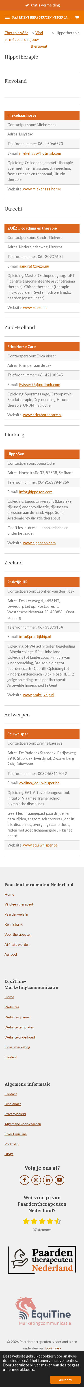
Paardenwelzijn (16, 914)
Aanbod (10, 954)
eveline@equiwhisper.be (39, 783)
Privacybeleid (15, 1114)
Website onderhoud (19, 1037)
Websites (11, 1007)
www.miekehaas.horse (42, 189)
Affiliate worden (17, 944)
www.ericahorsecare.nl (42, 415)
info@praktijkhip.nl (35, 636)
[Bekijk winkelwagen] (77, 17)
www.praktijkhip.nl (38, 695)
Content (10, 1057)
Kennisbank (13, 924)
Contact (10, 1094)
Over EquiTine (15, 1134)
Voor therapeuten (17, 934)
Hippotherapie (68, 33)
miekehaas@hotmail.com (40, 153)
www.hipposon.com (39, 543)
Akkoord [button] (65, 1380)
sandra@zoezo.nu (34, 266)
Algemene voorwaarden (22, 1124)
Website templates (19, 1027)
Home (9, 894)
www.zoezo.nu (35, 307)
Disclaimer (12, 1104)
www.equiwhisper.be (40, 845)
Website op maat (17, 1017)
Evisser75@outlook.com (39, 384)
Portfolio (11, 1144)
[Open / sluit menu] (7, 17)
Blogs (8, 1154)
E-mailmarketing (17, 1047)
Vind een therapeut (18, 904)
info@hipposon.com (35, 492)
